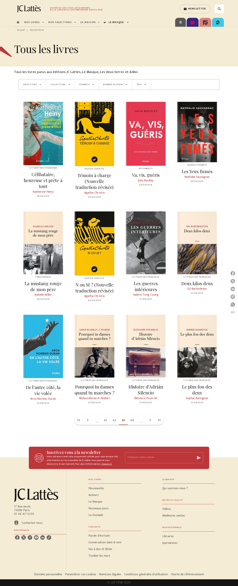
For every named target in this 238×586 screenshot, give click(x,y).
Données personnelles (48, 574)
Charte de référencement (187, 574)
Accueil (21, 30)
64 (132, 420)
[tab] (18, 22)
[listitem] (17, 537)
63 (123, 420)
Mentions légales (110, 574)
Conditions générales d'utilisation (146, 574)
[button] (195, 8)
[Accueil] (29, 9)
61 (105, 420)
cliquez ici (106, 464)
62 (114, 420)
